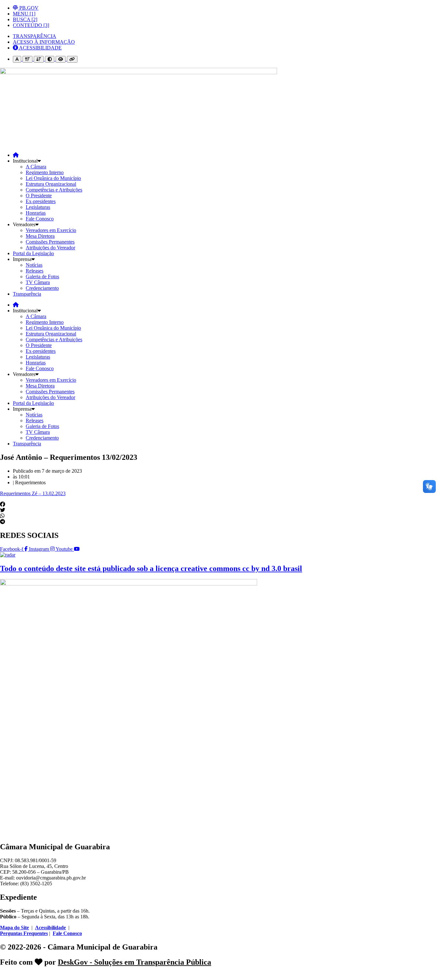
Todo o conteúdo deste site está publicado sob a (151, 568)
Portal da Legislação (33, 253)
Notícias (34, 265)
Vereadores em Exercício (51, 230)
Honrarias (36, 213)
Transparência (27, 294)
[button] (219, 504)
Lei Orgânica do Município (53, 178)
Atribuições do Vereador (50, 247)
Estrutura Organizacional (51, 184)
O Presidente (39, 195)
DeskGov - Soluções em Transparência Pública (134, 962)
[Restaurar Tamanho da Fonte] (17, 59)
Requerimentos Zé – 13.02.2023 (33, 493)
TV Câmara (38, 282)
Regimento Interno (45, 172)
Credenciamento (42, 288)
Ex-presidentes (41, 201)
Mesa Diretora (40, 236)
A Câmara (36, 166)
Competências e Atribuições (54, 189)
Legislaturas (38, 207)
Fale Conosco (40, 218)
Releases (34, 270)
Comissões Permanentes (50, 242)
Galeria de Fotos (42, 276)
